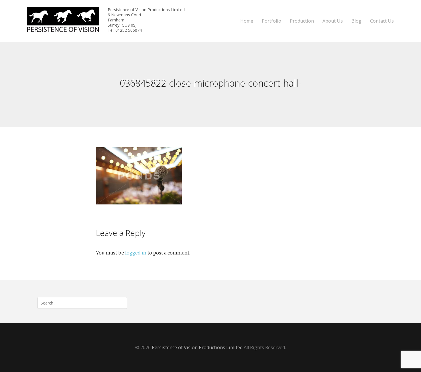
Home (246, 21)
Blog (356, 21)
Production (302, 21)
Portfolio (271, 21)
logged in (135, 253)
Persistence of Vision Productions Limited (197, 347)
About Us (332, 21)
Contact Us (382, 21)
